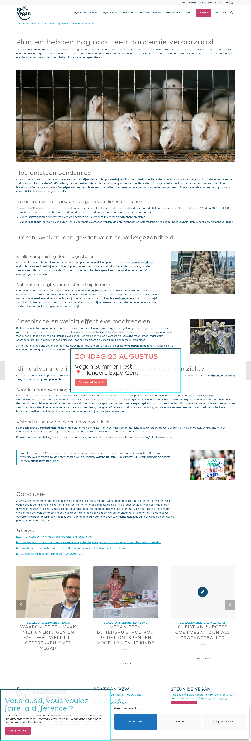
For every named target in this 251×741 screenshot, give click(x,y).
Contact (219, 2)
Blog (30, 623)
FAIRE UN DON (18, 731)
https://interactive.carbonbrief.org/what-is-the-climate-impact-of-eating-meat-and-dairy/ (71, 548)
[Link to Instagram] (232, 2)
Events (38, 623)
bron (55, 461)
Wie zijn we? (206, 2)
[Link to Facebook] (227, 2)
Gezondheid (52, 623)
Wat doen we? (189, 2)
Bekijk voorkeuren (225, 722)
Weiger (180, 722)
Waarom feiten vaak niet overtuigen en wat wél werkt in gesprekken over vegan (48, 637)
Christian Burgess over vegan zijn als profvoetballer (202, 632)
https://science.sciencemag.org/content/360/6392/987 (49, 554)
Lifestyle (209, 623)
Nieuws (65, 623)
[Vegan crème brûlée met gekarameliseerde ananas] (248, 370)
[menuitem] (189, 2)
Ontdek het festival (91, 382)
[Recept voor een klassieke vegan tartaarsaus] (2, 370)
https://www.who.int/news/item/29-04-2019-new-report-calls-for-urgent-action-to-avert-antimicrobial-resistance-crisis (88, 542)
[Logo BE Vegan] (23, 12)
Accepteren (135, 722)
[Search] (231, 12)
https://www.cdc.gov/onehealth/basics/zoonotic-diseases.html (54, 537)
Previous (21, 605)
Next (230, 605)
